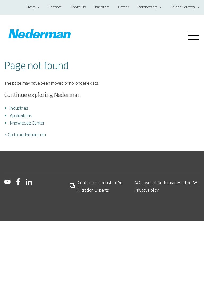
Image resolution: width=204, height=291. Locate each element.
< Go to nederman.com (25, 134)
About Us (78, 7)
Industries (19, 108)
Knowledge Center (27, 122)
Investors (102, 7)
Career (123, 7)
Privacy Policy (147, 190)
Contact (55, 7)
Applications (21, 115)
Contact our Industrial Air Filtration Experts (100, 186)
